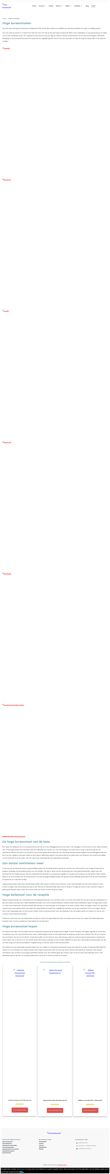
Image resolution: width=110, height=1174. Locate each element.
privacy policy (62, 1165)
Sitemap (41, 1149)
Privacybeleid (42, 1141)
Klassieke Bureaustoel (8, 1151)
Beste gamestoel (7, 1143)
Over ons (41, 1145)
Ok (21, 1172)
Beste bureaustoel (7, 1141)
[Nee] (23, 1172)
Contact (41, 1143)
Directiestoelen (6, 1152)
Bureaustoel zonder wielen (9, 1145)
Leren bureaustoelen (8, 1147)
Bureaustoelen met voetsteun (10, 1149)
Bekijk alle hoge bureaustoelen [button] (13, 836)
